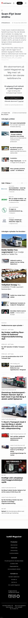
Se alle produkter (14, 553)
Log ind (20, 101)
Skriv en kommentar (20, 113)
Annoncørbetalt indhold (14, 569)
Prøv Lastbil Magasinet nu (14, 98)
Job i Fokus (5, 183)
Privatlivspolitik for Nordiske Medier (14, 561)
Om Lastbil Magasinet (14, 585)
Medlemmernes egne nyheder (11, 325)
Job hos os (14, 582)
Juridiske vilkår (14, 563)
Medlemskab (14, 547)
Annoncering (14, 550)
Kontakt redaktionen (14, 576)
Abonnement (14, 545)
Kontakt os (14, 579)
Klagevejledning (14, 566)
